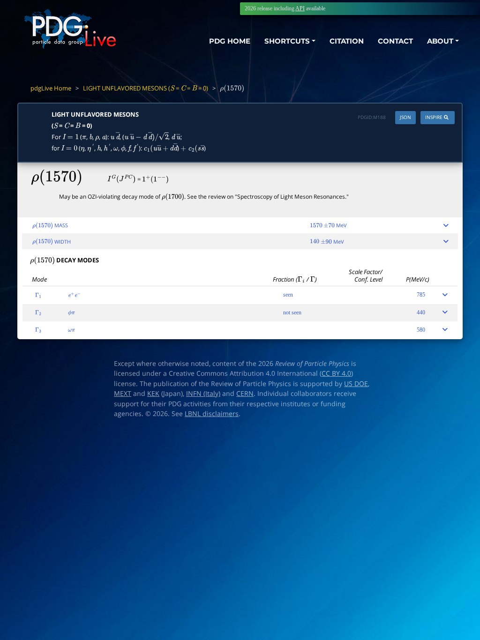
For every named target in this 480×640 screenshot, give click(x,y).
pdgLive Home (50, 88)
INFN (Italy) (203, 393)
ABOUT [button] (440, 41)
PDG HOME (229, 41)
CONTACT (395, 41)
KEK (153, 393)
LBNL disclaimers (212, 413)
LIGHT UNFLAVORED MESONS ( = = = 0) (145, 88)
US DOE (356, 384)
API (300, 8)
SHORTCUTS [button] (287, 41)
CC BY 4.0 (336, 373)
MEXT (122, 393)
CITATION (347, 41)
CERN (245, 393)
